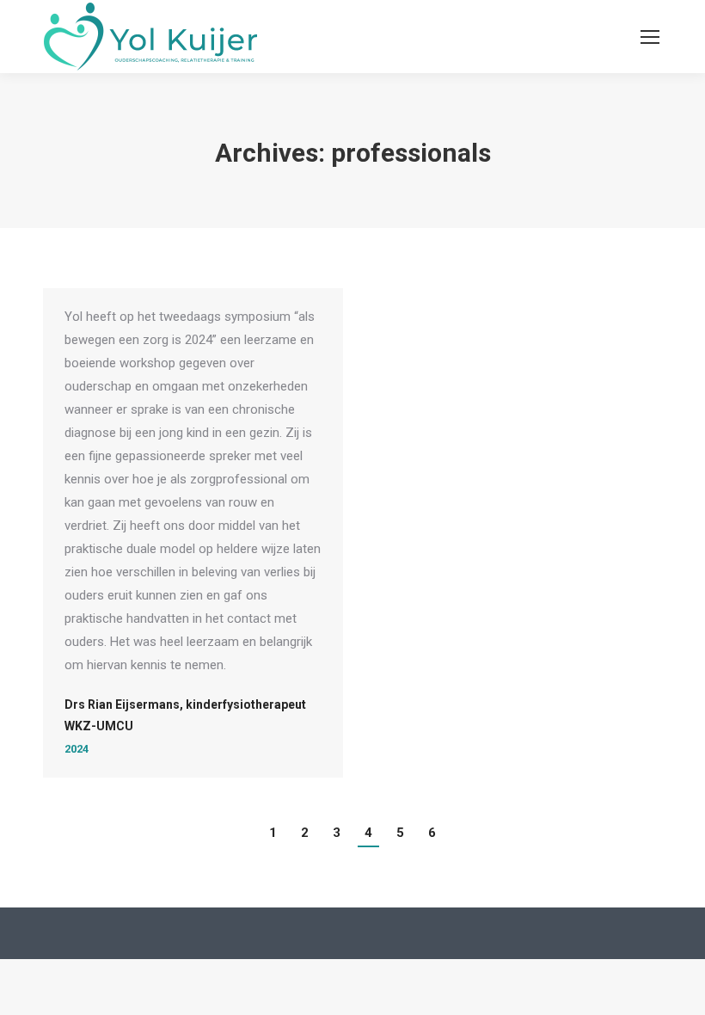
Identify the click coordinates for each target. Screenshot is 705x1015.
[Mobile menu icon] (650, 37)
